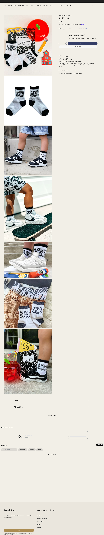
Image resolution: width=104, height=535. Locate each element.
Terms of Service (7, 534)
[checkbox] (39, 449)
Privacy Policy (28, 533)
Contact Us (39, 527)
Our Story (39, 515)
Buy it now (78, 46)
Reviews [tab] (4, 445)
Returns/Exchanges (42, 518)
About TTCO (40, 524)
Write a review (100, 444)
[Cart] (99, 5)
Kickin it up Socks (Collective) (65, 15)
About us (18, 407)
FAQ (16, 401)
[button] (12, 5)
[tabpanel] (52, 459)
